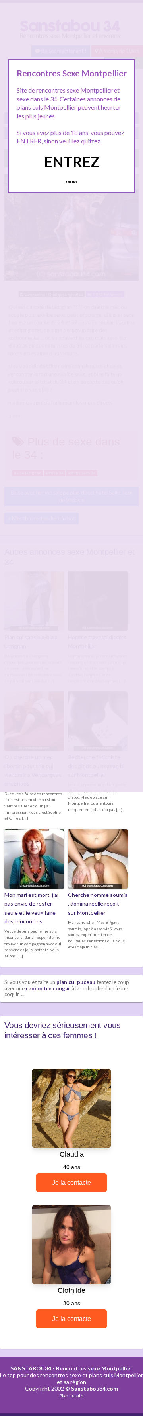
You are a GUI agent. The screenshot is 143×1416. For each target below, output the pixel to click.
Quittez (71, 182)
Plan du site (71, 1395)
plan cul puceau (75, 982)
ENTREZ (71, 161)
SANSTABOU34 (30, 1368)
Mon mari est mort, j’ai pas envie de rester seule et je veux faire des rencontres (31, 908)
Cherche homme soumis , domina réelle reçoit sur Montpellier (98, 903)
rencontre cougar (48, 988)
